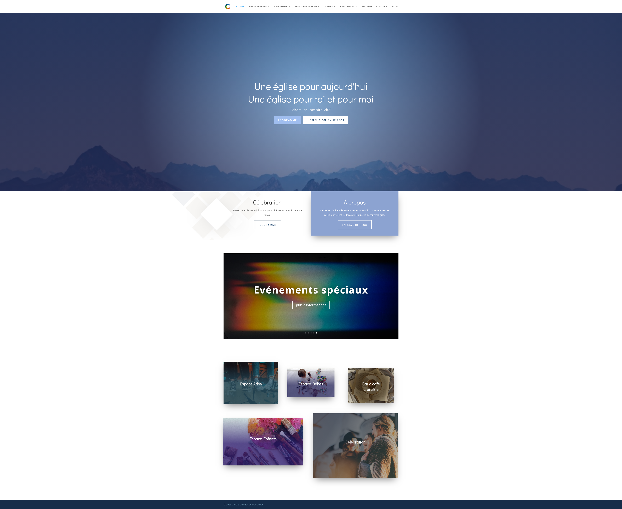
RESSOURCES (347, 6)
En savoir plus (354, 224)
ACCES (395, 6)
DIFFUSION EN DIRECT (307, 6)
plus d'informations (311, 307)
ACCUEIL (240, 6)
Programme (287, 120)
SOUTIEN (367, 6)
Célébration (311, 288)
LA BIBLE (328, 6)
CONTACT (381, 6)
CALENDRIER (281, 6)
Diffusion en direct (327, 120)
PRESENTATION (258, 6)
